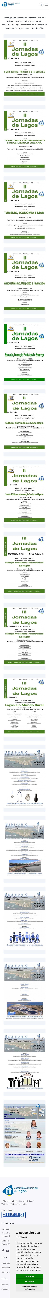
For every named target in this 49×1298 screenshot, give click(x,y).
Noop (20, 1207)
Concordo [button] (29, 1276)
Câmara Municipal (9, 1272)
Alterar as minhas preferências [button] (29, 1287)
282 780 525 (8, 1229)
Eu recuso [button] (29, 1281)
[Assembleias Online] (24, 1215)
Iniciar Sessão (7, 1263)
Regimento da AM (9, 1267)
